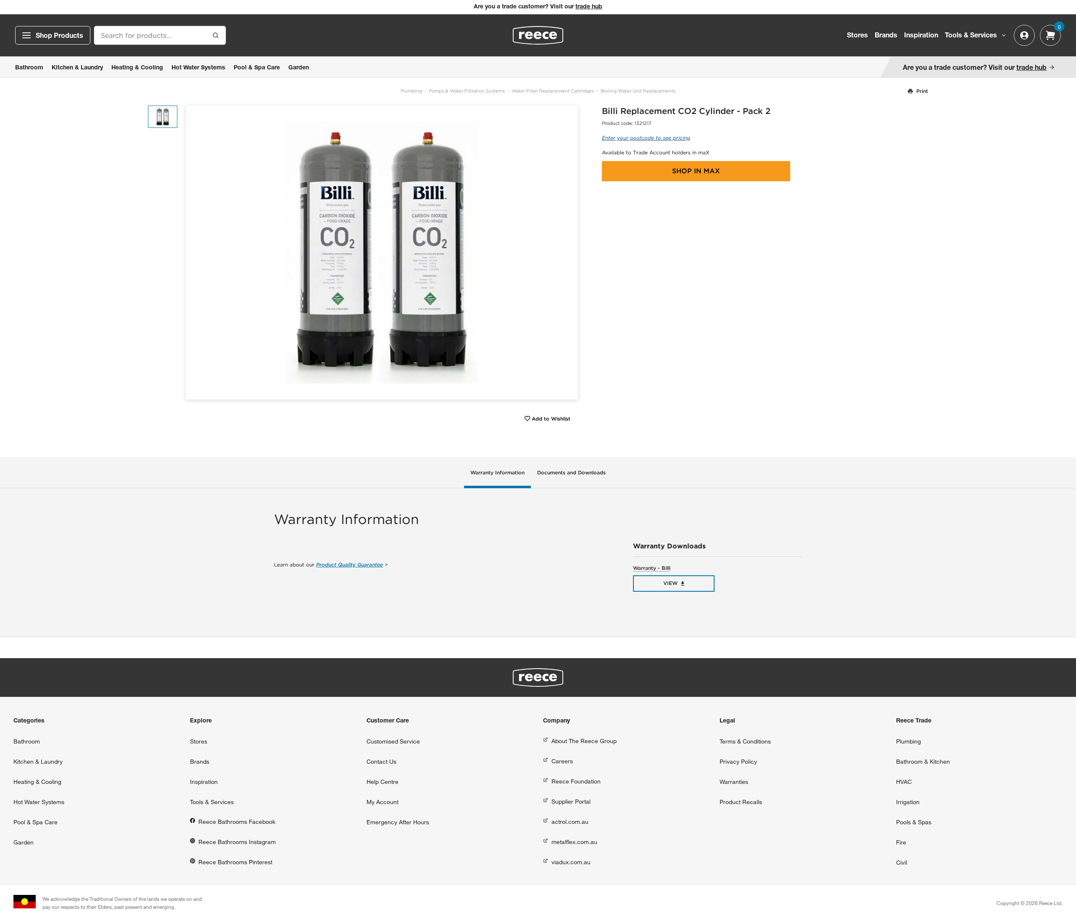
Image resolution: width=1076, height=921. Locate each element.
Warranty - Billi (651, 568)
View (670, 583)
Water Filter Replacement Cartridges (553, 91)
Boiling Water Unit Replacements (638, 91)
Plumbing (411, 91)
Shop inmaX (696, 171)
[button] (568, 252)
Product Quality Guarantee (349, 564)
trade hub (588, 7)
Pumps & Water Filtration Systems (467, 91)
